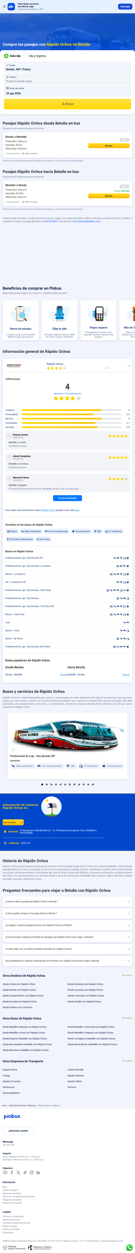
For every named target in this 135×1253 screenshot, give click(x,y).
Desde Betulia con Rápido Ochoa (19, 990)
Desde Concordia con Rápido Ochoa (86, 995)
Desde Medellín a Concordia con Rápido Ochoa (91, 1027)
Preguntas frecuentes (12, 1200)
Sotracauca (8, 1087)
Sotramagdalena (11, 1093)
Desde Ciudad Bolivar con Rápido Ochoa (23, 995)
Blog (5, 1187)
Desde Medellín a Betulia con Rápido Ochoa (24, 1027)
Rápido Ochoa (48, 510)
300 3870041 (51, 221)
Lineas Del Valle (75, 1069)
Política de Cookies (11, 1229)
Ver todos (127, 975)
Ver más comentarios (67, 498)
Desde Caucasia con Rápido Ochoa (85, 990)
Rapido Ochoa (10, 1069)
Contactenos (8, 1232)
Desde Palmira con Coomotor (17, 1007)
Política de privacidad (12, 1203)
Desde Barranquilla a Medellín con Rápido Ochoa (27, 1044)
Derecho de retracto (11, 1220)
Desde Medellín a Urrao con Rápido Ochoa (24, 1032)
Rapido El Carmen (12, 1081)
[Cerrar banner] (4, 6)
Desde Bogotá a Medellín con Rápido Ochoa (25, 1038)
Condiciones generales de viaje (16, 1223)
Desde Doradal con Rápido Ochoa (20, 1001)
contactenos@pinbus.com (86, 221)
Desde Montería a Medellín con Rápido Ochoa (26, 1050)
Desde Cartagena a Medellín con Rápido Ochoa (91, 1038)
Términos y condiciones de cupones (18, 1196)
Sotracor (72, 1087)
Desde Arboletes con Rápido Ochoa (85, 984)
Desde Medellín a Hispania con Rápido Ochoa (90, 1032)
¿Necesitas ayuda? (18, 1130)
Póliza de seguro (10, 1226)
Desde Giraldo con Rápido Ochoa (84, 1001)
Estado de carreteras (12, 1193)
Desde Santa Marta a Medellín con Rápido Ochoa (92, 1044)
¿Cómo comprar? (10, 1190)
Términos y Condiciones (13, 1216)
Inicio (4, 1105)
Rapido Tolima (75, 1081)
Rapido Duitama (76, 1075)
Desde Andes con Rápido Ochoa (19, 984)
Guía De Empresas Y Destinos (23, 1105)
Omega (6, 1075)
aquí (77, 510)
